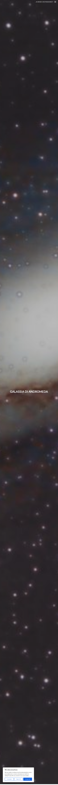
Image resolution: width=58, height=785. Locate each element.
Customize (9, 779)
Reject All (18, 779)
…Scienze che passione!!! (44, 2)
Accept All (27, 779)
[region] (18, 774)
